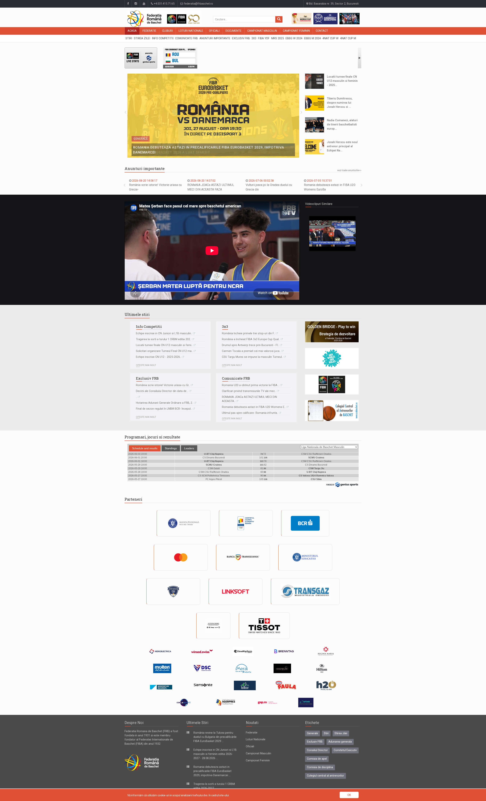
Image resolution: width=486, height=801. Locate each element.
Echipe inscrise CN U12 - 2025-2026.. (158, 357)
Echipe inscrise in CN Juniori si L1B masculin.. (164, 333)
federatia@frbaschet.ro (198, 3)
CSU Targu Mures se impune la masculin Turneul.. (252, 357)
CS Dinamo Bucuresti (214, 457)
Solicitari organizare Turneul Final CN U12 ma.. (164, 351)
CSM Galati (214, 468)
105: (263, 479)
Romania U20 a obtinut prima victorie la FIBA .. (250, 385)
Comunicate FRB (236, 378)
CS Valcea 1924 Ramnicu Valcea (316, 475)
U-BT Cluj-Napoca (213, 454)
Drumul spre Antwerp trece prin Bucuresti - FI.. (250, 345)
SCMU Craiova (316, 457)
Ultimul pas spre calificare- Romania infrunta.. (250, 413)
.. (136, 397)
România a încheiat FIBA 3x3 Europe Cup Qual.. (251, 339)
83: (263, 472)
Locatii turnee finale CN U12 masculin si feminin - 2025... (342, 81)
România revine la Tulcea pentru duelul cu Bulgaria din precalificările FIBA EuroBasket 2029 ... (215, 737)
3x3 (225, 326)
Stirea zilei (341, 733)
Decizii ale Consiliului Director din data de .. (162, 391)
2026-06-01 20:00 (137, 457)
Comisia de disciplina (320, 767)
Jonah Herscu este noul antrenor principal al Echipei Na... (342, 146)
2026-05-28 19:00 (137, 472)
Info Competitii (149, 326)
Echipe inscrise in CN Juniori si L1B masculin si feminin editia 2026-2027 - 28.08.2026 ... (215, 754)
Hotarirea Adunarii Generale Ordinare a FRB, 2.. (164, 402)
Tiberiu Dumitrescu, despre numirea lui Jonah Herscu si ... (339, 103)
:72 (263, 454)
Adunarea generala (340, 741)
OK (349, 794)
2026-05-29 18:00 (137, 468)
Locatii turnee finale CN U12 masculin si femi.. (164, 345)
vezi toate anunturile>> (349, 170)
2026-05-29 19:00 (137, 464)
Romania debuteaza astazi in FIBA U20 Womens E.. (254, 407)
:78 (263, 461)
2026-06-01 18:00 (137, 461)
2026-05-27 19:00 (137, 475)
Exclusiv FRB (147, 378)
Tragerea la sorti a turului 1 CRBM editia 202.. (163, 339)
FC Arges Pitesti (214, 479)
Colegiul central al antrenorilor (325, 775)
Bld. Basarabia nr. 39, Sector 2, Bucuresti (333, 3)
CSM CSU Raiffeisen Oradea (316, 454)
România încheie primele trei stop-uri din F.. (248, 333)
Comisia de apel (317, 758)
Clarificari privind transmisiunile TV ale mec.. (249, 391)
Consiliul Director (317, 750)
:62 (263, 464)
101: (263, 457)
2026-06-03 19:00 (137, 454)
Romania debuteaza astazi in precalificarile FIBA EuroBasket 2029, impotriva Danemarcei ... (212, 771)
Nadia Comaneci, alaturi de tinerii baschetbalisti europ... (342, 124)
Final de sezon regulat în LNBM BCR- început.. (164, 408)
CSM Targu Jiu (316, 468)
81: (263, 468)
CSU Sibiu (316, 479)
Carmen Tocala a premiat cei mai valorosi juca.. (251, 351)
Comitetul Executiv (345, 750)
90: (263, 475)
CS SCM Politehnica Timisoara (214, 475)
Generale (312, 733)
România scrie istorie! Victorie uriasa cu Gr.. (163, 385)
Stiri (326, 733)
